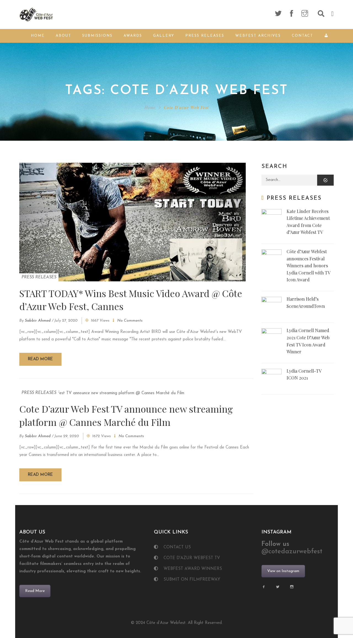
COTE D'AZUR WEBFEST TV (192, 558)
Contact (302, 36)
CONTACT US (177, 547)
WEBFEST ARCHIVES (258, 36)
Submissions (97, 36)
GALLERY (163, 36)
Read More (35, 591)
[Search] (325, 180)
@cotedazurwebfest (291, 551)
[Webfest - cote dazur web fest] (36, 14)
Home (38, 36)
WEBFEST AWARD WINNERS (193, 569)
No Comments (130, 321)
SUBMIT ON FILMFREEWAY (192, 580)
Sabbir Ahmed (38, 321)
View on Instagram (283, 571)
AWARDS (133, 36)
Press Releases (204, 36)
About (63, 36)
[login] (327, 36)
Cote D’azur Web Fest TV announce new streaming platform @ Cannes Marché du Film (126, 415)
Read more (40, 359)
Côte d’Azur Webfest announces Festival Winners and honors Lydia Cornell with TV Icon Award (308, 265)
